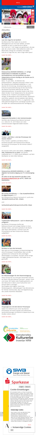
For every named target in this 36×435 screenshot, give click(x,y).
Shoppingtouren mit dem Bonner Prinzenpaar (16, 307)
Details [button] (29, 424)
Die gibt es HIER (7, 20)
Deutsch (27, 386)
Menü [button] (18, 2)
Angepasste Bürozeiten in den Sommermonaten (16, 118)
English (21, 386)
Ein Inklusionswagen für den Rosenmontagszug (16, 275)
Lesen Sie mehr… (7, 55)
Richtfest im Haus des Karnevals (12, 248)
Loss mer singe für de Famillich (11, 40)
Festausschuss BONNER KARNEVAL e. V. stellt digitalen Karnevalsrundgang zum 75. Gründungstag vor (18, 172)
